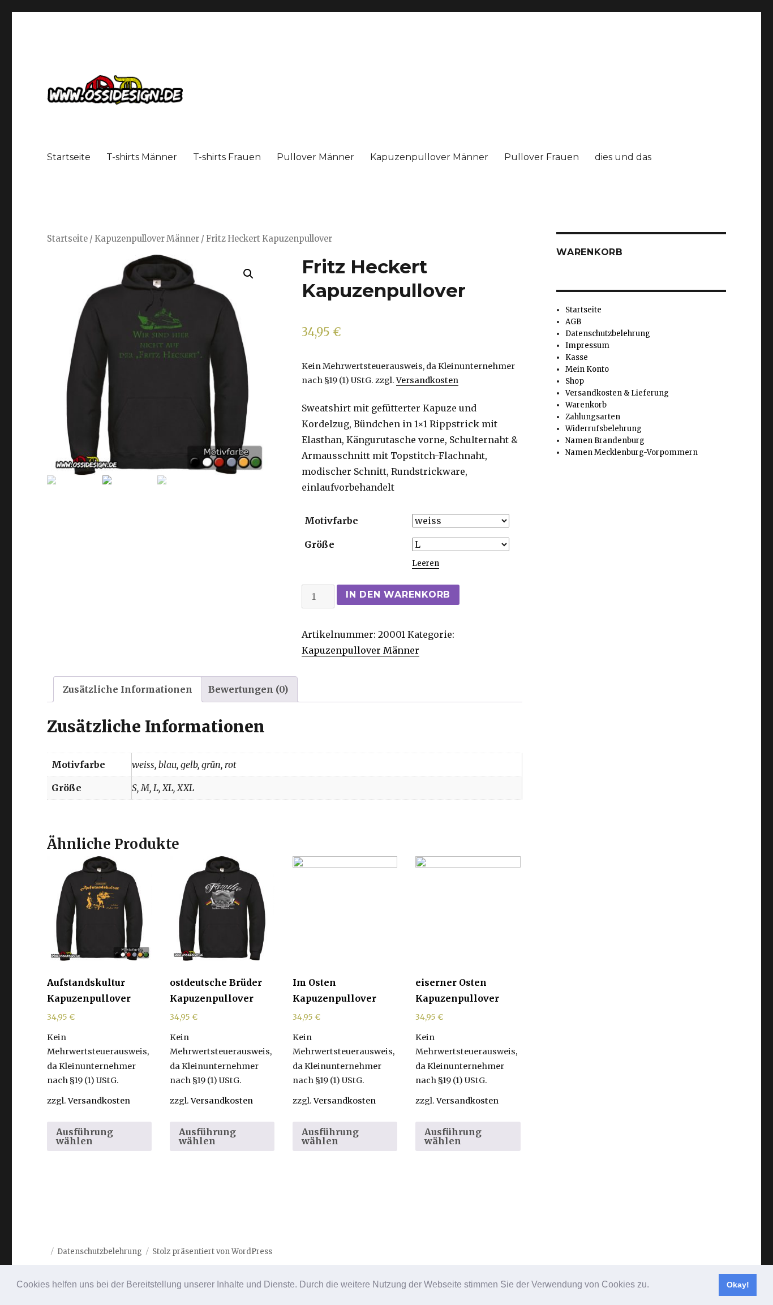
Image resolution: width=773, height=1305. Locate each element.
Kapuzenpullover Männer (429, 157)
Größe (319, 544)
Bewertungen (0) (248, 689)
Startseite (69, 157)
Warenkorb (586, 405)
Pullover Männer (315, 157)
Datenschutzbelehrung (607, 333)
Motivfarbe (331, 520)
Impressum (587, 345)
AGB (573, 322)
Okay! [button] (738, 1284)
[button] (653, 1285)
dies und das (623, 157)
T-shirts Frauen (227, 157)
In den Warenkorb (398, 594)
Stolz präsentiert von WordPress (212, 1251)
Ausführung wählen (84, 1136)
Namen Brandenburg (605, 440)
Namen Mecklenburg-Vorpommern (631, 452)
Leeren (425, 563)
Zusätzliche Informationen (127, 689)
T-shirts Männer (141, 157)
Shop (574, 381)
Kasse (576, 357)
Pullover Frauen (541, 157)
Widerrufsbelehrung (603, 428)
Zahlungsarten (592, 417)
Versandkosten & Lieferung (617, 393)
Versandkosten (427, 380)
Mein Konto (587, 369)
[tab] (127, 689)
